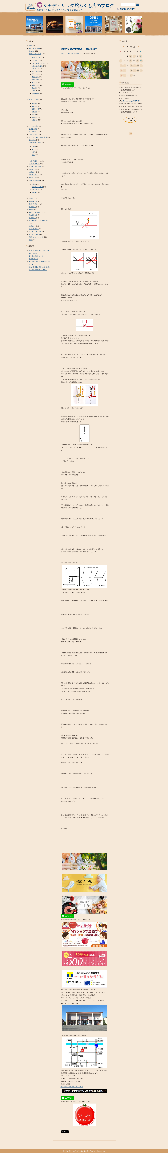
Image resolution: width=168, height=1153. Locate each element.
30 (131, 75)
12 (141, 61)
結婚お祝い (77, 53)
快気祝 (34, 114)
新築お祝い (35, 85)
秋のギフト (32, 218)
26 (141, 70)
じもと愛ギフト (34, 132)
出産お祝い (35, 77)
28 (124, 75)
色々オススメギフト (35, 231)
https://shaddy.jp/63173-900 (131, 101)
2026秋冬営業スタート (36, 256)
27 (121, 75)
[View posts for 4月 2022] (138, 47)
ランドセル (32, 140)
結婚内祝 (34, 120)
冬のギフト (32, 169)
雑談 (30, 240)
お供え (34, 184)
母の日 (34, 88)
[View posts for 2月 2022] (123, 47)
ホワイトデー (36, 71)
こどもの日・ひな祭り (39, 63)
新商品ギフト (33, 201)
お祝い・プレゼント (67, 53)
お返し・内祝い (34, 99)
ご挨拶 (34, 146)
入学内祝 (34, 103)
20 (121, 70)
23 (131, 70)
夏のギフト (32, 177)
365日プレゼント (37, 58)
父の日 (34, 91)
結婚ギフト (32, 226)
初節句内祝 (35, 109)
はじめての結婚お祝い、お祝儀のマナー (81, 49)
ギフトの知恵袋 (34, 126)
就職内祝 (34, 112)
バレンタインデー (37, 66)
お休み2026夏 (33, 259)
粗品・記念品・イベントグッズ (38, 220)
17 (134, 66)
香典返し (34, 192)
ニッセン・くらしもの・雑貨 (38, 137)
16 (131, 66)
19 (141, 66)
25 (138, 70)
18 (138, 66)
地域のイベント (34, 175)
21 (124, 70)
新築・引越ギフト (34, 204)
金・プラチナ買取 (34, 234)
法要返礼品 (35, 189)
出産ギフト (32, 172)
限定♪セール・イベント (36, 237)
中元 (33, 149)
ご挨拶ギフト (33, 129)
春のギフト (32, 207)
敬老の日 (34, 82)
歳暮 (33, 155)
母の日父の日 (33, 215)
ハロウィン (35, 69)
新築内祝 (34, 117)
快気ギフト (32, 198)
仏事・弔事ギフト (34, 164)
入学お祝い (35, 74)
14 (124, 66)
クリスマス (35, 60)
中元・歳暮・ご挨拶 (35, 142)
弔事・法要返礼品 (34, 180)
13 (121, 66)
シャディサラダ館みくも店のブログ (78, 5)
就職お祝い (35, 80)
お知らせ (32, 51)
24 (134, 70)
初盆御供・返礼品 (37, 187)
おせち (31, 45)
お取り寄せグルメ (34, 48)
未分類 (31, 209)
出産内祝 (34, 106)
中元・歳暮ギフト (34, 161)
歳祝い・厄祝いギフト (36, 212)
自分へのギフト (34, 229)
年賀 (33, 152)
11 (138, 61)
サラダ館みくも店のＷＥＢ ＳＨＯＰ (72, 1087)
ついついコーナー (34, 134)
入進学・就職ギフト (35, 166)
